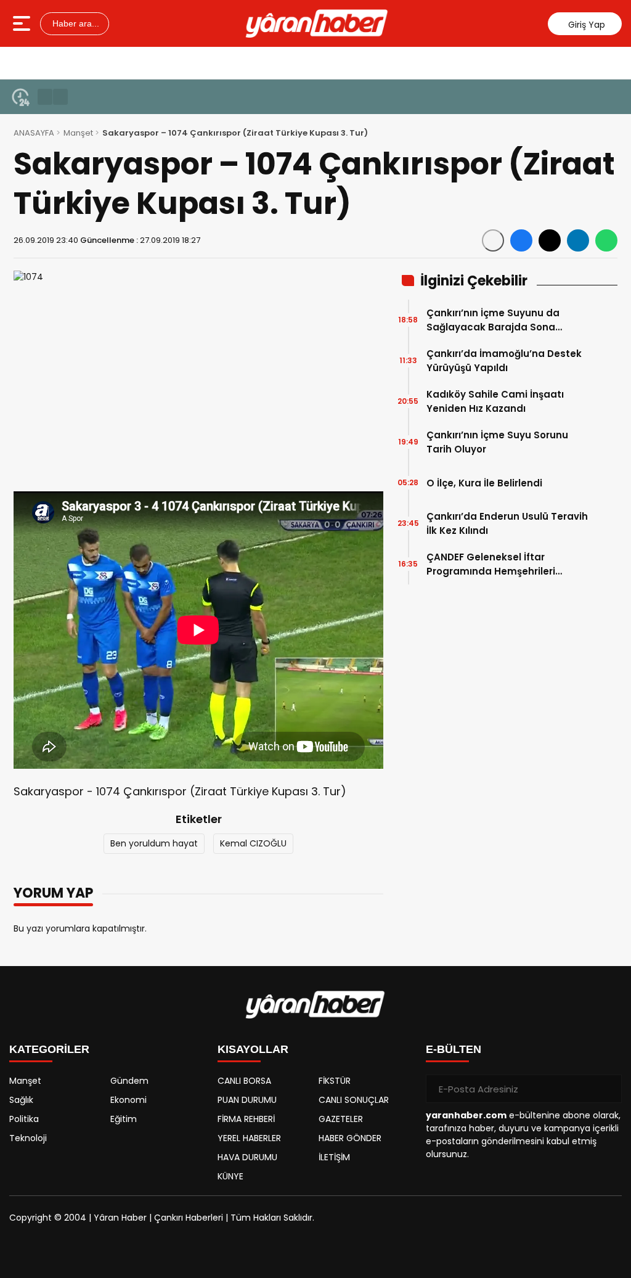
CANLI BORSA (244, 1081)
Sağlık (21, 1100)
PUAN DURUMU (247, 1100)
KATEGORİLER (49, 1049)
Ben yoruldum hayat (154, 843)
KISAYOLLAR (253, 1049)
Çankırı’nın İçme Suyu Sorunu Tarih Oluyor (497, 442)
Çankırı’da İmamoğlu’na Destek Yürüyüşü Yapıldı (504, 360)
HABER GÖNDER (350, 1138)
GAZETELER (341, 1119)
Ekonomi (128, 1100)
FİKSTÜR (335, 1081)
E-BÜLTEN (453, 1049)
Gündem (129, 1081)
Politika (24, 1119)
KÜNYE (230, 1176)
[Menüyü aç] (23, 23)
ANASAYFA (34, 133)
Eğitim (123, 1119)
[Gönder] (607, 1089)
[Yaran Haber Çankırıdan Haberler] (317, 23)
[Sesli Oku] (493, 240)
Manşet (78, 133)
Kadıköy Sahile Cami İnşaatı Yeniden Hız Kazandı (495, 401)
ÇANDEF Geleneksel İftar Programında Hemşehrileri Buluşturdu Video (490, 564)
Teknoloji (28, 1138)
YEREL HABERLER (249, 1138)
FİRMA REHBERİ (246, 1119)
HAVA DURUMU (247, 1157)
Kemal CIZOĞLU (253, 843)
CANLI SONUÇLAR (354, 1100)
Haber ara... (74, 23)
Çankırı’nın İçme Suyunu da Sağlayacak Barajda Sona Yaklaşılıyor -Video (493, 320)
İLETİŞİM (334, 1157)
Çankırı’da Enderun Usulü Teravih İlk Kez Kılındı (507, 523)
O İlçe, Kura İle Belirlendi (484, 483)
